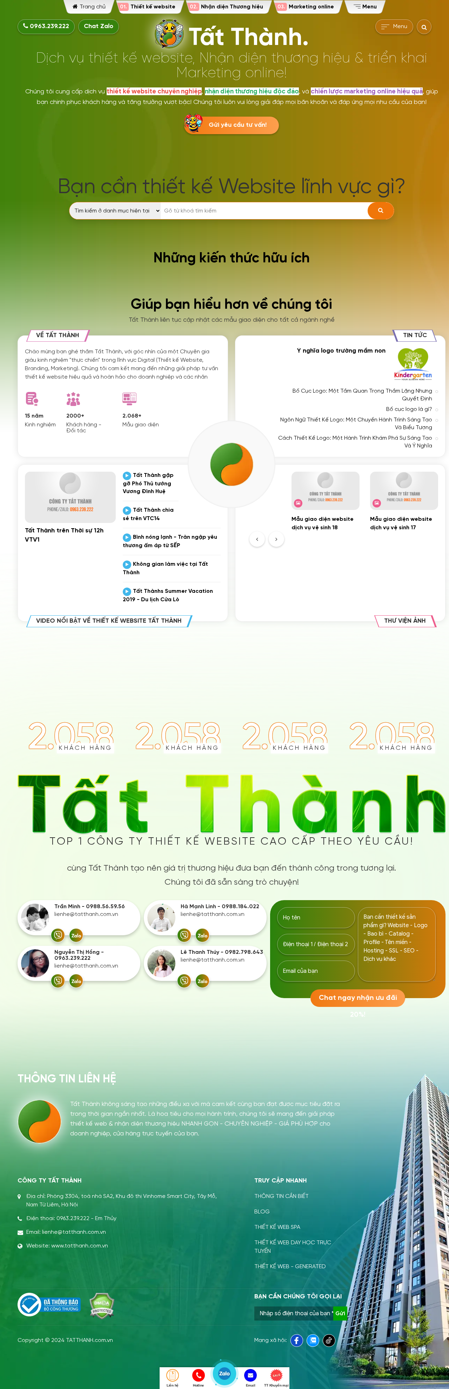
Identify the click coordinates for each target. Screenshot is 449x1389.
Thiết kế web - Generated (290, 1267)
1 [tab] (348, 536)
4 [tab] (373, 536)
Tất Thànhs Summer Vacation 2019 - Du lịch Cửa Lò (168, 595)
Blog (262, 1212)
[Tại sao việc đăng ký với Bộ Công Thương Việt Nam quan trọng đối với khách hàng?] (49, 1305)
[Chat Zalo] (76, 935)
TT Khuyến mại (276, 1385)
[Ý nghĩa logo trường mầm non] (413, 364)
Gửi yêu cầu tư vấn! (238, 125)
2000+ (75, 416)
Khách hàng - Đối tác (83, 428)
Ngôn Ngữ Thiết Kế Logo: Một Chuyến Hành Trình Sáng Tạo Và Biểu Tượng (356, 424)
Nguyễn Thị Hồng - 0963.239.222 (79, 955)
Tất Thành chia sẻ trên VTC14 (148, 514)
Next (276, 539)
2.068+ (131, 416)
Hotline (198, 1385)
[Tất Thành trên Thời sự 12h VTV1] (70, 497)
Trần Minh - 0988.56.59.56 (89, 907)
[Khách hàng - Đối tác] (73, 399)
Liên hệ (173, 1385)
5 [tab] (381, 536)
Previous (257, 539)
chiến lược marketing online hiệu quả (367, 91)
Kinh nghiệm (40, 425)
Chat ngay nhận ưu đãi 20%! (358, 1000)
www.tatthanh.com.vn (79, 1246)
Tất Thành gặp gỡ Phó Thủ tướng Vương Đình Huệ (148, 483)
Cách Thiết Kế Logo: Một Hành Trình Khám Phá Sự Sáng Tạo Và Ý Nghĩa (355, 442)
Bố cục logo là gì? (409, 409)
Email (250, 1385)
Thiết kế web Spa (277, 1227)
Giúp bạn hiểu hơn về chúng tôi (231, 304)
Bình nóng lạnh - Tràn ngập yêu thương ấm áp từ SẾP (170, 541)
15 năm (34, 416)
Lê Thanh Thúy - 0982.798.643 (222, 952)
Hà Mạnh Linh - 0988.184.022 (220, 907)
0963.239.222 (48, 26)
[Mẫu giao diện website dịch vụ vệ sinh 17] (404, 491)
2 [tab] (356, 536)
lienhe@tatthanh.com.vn (86, 914)
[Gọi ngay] (58, 935)
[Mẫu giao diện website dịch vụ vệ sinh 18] (325, 491)
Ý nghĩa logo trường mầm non (341, 351)
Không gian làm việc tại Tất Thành (165, 568)
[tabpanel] (325, 502)
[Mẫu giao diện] (129, 399)
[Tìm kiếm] (381, 210)
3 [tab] (365, 536)
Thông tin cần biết (281, 1196)
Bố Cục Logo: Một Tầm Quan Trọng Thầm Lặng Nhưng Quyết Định (362, 395)
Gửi (340, 1313)
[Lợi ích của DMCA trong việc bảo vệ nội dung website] (101, 1306)
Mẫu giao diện (140, 425)
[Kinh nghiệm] (32, 399)
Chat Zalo (98, 26)
